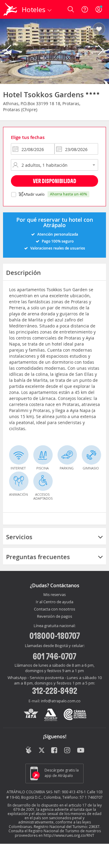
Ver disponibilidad (54, 181)
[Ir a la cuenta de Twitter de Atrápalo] (41, 751)
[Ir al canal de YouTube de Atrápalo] (80, 751)
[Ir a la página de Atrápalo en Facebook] (54, 751)
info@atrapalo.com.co (61, 701)
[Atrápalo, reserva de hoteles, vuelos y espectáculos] (10, 9)
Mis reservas (54, 594)
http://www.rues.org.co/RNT (69, 835)
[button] (99, 29)
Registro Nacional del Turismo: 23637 (66, 826)
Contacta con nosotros (54, 609)
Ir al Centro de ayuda (54, 602)
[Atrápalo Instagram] (67, 751)
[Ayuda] (84, 9)
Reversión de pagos (54, 616)
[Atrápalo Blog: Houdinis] (28, 750)
